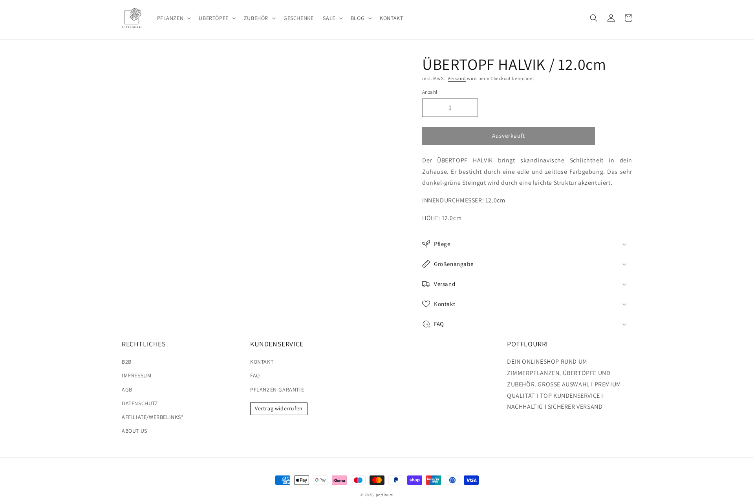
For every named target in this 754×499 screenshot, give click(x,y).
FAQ (255, 375)
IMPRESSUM (136, 375)
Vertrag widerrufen (279, 408)
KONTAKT (261, 361)
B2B (127, 361)
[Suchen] (593, 18)
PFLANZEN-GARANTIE (277, 389)
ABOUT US (134, 430)
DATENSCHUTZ (140, 403)
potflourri (384, 494)
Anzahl (429, 92)
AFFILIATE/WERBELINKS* (153, 417)
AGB (127, 389)
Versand (457, 78)
